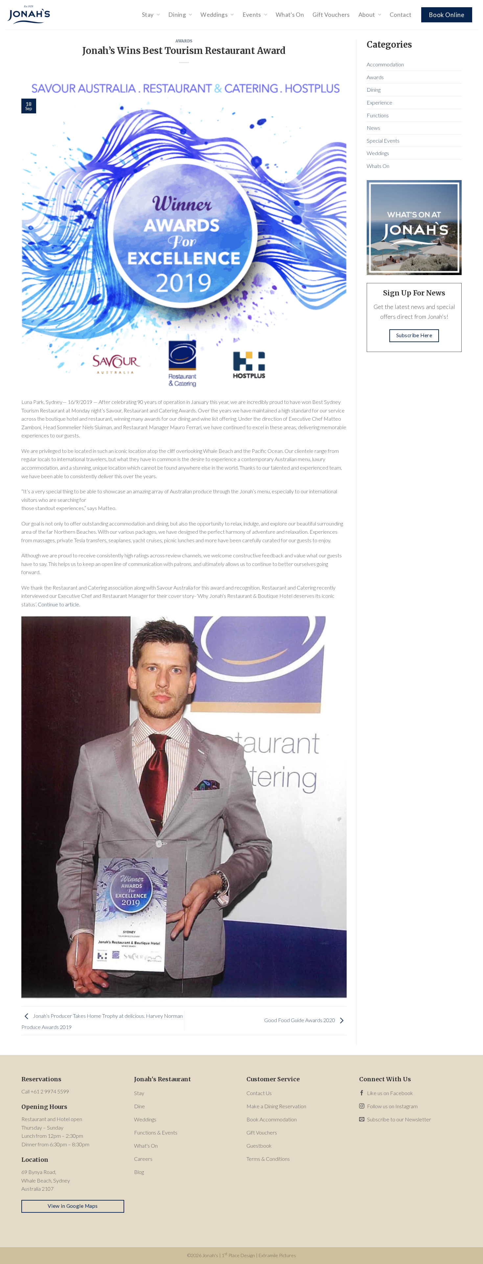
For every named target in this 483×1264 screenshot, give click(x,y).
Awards (183, 41)
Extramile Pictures (277, 1255)
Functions (378, 115)
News (373, 128)
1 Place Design (238, 1255)
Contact (400, 14)
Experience (379, 102)
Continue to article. (59, 604)
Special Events (383, 140)
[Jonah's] (38, 15)
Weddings (214, 14)
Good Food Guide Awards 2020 (300, 1020)
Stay (147, 14)
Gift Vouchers (331, 14)
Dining (177, 14)
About (366, 14)
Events (251, 14)
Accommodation (385, 64)
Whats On (378, 166)
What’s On (290, 14)
